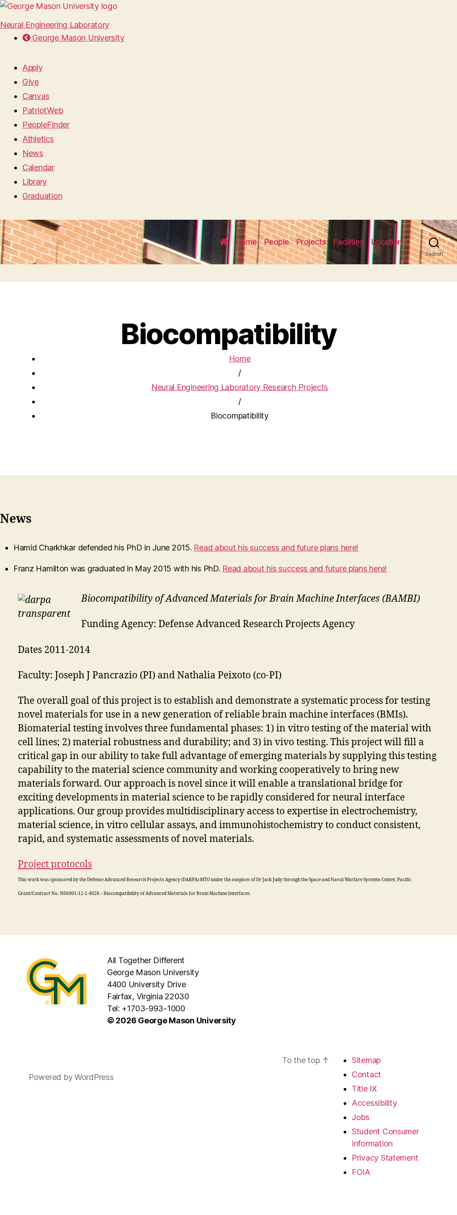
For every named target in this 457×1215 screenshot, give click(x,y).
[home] (224, 242)
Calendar (38, 167)
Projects (311, 241)
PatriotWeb (42, 110)
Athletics (38, 139)
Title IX (364, 1088)
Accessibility (374, 1103)
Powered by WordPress (71, 1077)
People (276, 241)
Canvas (35, 96)
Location (386, 241)
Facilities (348, 241)
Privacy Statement (385, 1157)
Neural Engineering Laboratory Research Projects (239, 387)
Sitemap (366, 1060)
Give (30, 81)
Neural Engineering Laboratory (54, 24)
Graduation (42, 196)
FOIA (361, 1172)
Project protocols (55, 864)
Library (34, 181)
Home (246, 241)
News (32, 153)
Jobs (361, 1117)
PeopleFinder (46, 124)
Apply (32, 67)
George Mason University (77, 37)
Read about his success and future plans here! (276, 547)
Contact (366, 1074)
